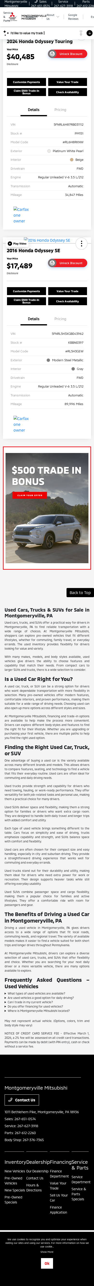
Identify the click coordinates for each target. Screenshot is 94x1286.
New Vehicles (15, 1171)
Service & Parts (80, 1164)
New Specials (15, 1190)
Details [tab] (34, 109)
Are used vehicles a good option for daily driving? (41, 997)
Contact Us (24, 1100)
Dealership (38, 1162)
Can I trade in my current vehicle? (30, 1002)
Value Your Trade (67, 82)
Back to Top (80, 592)
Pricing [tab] (60, 109)
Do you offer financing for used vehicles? (35, 1006)
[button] (17, 243)
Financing (61, 1162)
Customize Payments (26, 82)
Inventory (15, 1162)
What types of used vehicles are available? (36, 993)
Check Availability (67, 92)
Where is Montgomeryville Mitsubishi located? (39, 1010)
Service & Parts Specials (79, 1194)
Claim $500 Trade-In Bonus (26, 92)
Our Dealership (37, 1171)
